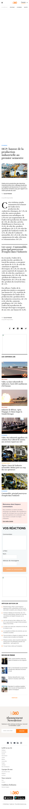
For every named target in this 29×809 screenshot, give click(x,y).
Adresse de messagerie (11, 560)
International (4, 755)
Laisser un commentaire (14, 569)
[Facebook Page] (8, 743)
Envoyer (21, 731)
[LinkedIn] (18, 743)
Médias (3, 759)
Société (26, 7)
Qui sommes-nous (6, 771)
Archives (3, 775)
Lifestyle (3, 764)
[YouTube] (14, 743)
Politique (12, 7)
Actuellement (4, 7)
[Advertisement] (14, 75)
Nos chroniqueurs (6, 766)
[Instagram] (21, 743)
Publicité (3, 773)
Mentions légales (5, 787)
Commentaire (7, 534)
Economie (19, 7)
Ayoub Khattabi (8, 193)
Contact (3, 782)
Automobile (4, 761)
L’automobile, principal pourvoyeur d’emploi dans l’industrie (14, 249)
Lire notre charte (8, 521)
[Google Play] (19, 797)
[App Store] (8, 797)
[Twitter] (11, 743)
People (3, 763)
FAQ (2, 780)
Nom (4, 554)
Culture (3, 757)
